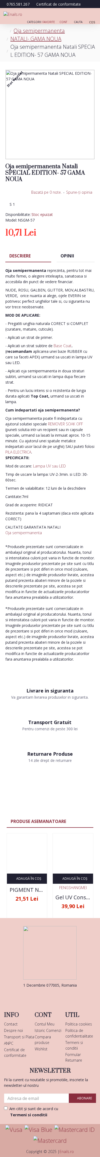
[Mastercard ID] (74, 1129)
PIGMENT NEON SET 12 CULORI (27, 889)
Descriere (20, 256)
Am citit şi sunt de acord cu (33, 1111)
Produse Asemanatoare (38, 821)
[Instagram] (58, 996)
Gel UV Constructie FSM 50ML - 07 (72, 897)
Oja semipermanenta (39, 30)
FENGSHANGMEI (73, 887)
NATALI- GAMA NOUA (35, 38)
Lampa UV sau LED (49, 466)
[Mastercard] (50, 1140)
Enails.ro (66, 1151)
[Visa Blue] (38, 1129)
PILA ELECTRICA (18, 452)
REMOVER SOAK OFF (65, 423)
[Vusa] (13, 1129)
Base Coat (62, 345)
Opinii (67, 256)
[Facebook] (42, 996)
